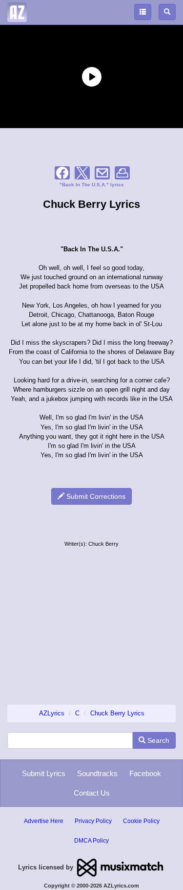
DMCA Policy (91, 840)
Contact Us (92, 793)
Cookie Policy (141, 821)
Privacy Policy (93, 821)
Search (157, 740)
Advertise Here (43, 821)
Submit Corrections (94, 496)
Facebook (145, 773)
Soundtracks (97, 773)
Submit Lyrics (43, 773)
